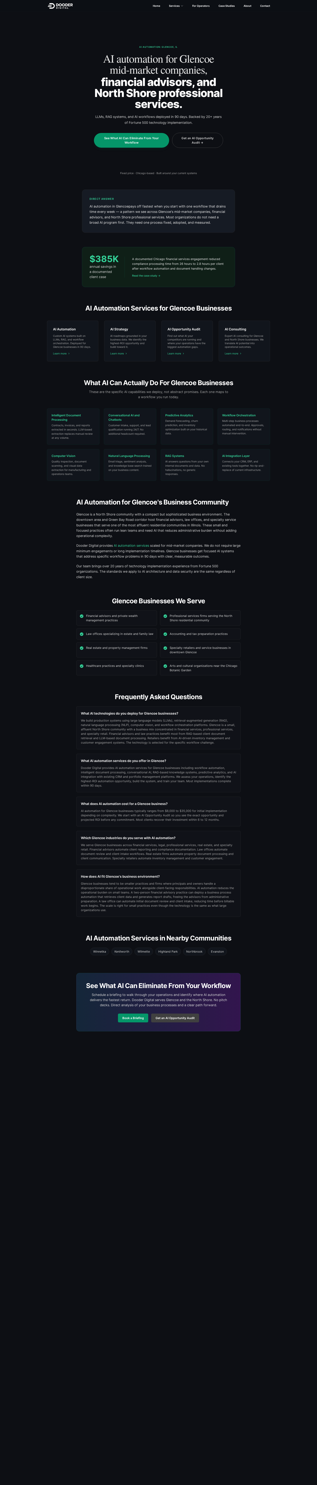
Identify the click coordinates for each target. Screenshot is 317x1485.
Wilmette (144, 951)
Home (156, 5)
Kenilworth (121, 951)
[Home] (60, 5)
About (247, 5)
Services (174, 5)
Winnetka (99, 951)
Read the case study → (146, 275)
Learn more (60, 353)
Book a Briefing (133, 1018)
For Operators (201, 5)
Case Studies (226, 5)
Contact (265, 5)
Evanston (217, 951)
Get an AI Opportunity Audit (197, 140)
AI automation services (131, 545)
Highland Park (168, 951)
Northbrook (194, 951)
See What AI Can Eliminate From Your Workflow (131, 140)
